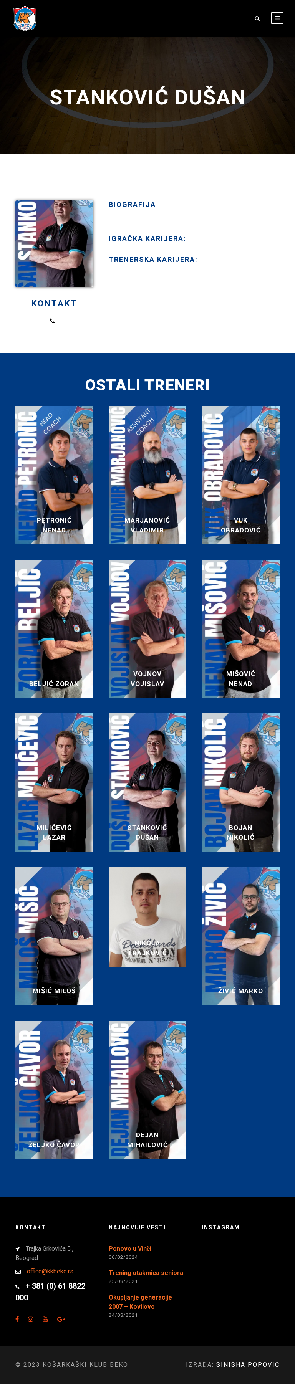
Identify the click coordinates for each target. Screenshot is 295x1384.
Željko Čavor (54, 1145)
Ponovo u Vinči (130, 1248)
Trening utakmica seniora (146, 1273)
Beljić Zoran (54, 684)
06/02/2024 (123, 1257)
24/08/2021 (123, 1315)
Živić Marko (240, 991)
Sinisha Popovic (248, 1364)
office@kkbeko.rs (50, 1271)
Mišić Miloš (54, 991)
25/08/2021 (123, 1281)
